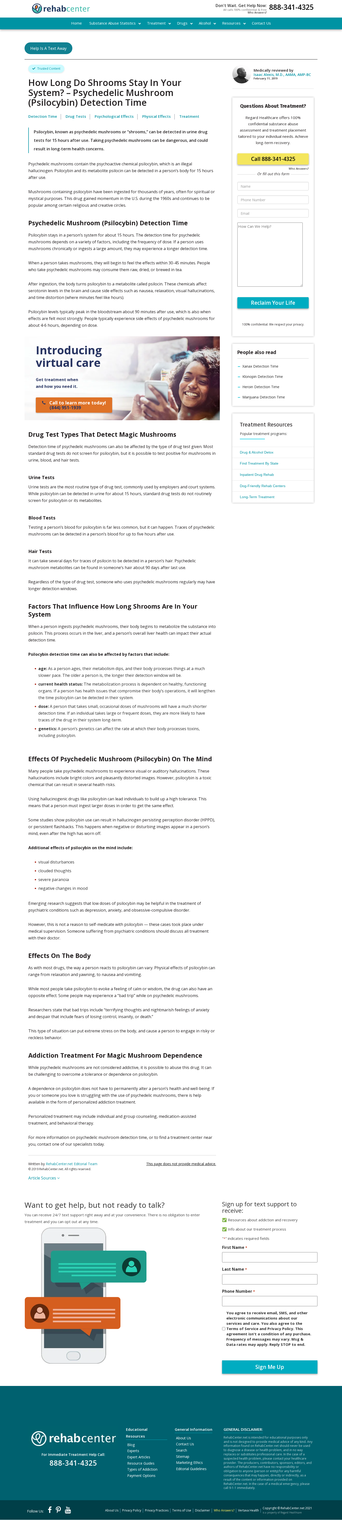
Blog (131, 1444)
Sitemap (182, 1456)
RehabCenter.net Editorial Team (71, 1163)
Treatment (189, 116)
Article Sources (42, 1178)
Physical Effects (156, 116)
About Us (183, 1438)
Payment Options (141, 1475)
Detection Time (42, 116)
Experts (133, 1450)
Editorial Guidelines (191, 1468)
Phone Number (238, 1291)
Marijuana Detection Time (263, 397)
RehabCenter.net (292, 1508)
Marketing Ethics (189, 1462)
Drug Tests (76, 116)
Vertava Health (248, 1510)
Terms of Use (181, 1510)
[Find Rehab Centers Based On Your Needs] (73, 1437)
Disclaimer (202, 1510)
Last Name (234, 1269)
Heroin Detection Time (260, 386)
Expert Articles (138, 1457)
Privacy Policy (131, 1510)
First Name (234, 1247)
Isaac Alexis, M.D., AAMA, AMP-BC (282, 74)
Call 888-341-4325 (273, 158)
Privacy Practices (156, 1510)
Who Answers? (257, 12)
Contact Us (185, 1444)
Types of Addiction (142, 1469)
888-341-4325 (291, 8)
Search (181, 1450)
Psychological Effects (114, 116)
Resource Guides (140, 1463)
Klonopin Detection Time (262, 376)
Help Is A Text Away (48, 48)
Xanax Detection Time (260, 366)
